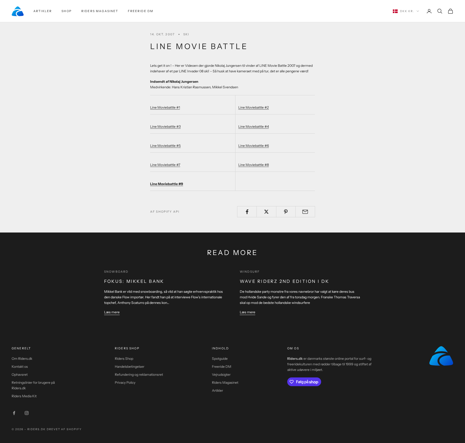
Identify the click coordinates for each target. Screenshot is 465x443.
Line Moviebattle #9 (166, 184)
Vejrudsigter (221, 374)
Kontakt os (20, 366)
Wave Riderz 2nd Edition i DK (284, 281)
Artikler (42, 11)
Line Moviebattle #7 (165, 165)
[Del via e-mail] (305, 211)
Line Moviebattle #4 (253, 126)
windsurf (250, 271)
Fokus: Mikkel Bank (134, 281)
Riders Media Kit (24, 396)
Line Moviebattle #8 (253, 165)
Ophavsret (20, 374)
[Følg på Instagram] (26, 413)
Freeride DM (140, 11)
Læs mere (112, 312)
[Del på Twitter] (266, 211)
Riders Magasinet (99, 11)
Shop (67, 11)
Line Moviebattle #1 (165, 107)
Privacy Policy (125, 382)
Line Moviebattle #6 (253, 145)
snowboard (116, 271)
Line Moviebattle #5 (165, 145)
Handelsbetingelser (129, 366)
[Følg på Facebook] (14, 413)
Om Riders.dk (22, 358)
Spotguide (220, 358)
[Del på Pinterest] (285, 211)
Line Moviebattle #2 (253, 107)
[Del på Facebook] (246, 211)
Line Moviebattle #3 (165, 126)
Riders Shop (124, 358)
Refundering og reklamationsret (139, 374)
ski (186, 34)
